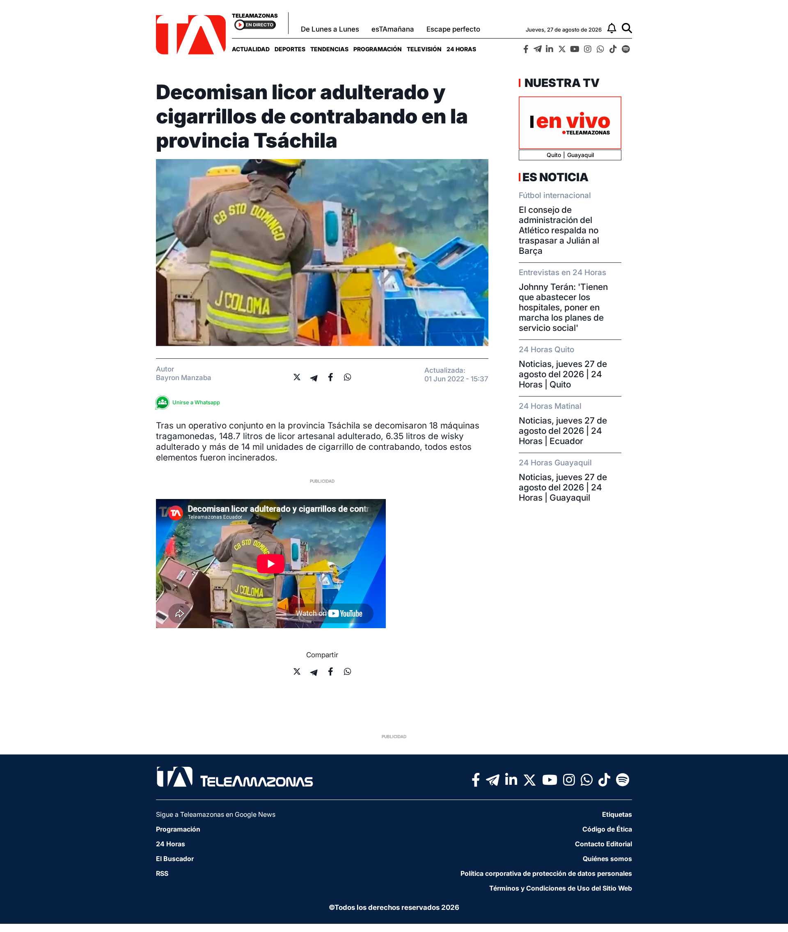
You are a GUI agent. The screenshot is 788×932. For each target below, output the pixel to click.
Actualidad (251, 49)
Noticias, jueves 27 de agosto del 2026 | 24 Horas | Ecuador (563, 430)
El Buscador (175, 859)
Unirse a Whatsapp (196, 402)
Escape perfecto (453, 29)
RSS (162, 873)
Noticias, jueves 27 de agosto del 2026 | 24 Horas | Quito (563, 374)
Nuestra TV (561, 83)
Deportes (290, 49)
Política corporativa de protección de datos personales (546, 873)
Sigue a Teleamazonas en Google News (215, 814)
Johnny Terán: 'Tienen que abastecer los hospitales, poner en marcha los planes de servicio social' (563, 307)
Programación (377, 49)
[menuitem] (251, 49)
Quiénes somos (607, 859)
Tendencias (329, 49)
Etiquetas (617, 814)
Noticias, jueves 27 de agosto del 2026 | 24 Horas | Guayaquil (563, 487)
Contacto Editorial (603, 844)
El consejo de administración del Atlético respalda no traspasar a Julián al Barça (559, 230)
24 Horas (461, 49)
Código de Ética (607, 829)
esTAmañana (392, 29)
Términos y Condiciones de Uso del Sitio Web (560, 888)
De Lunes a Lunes (330, 29)
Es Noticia (555, 177)
